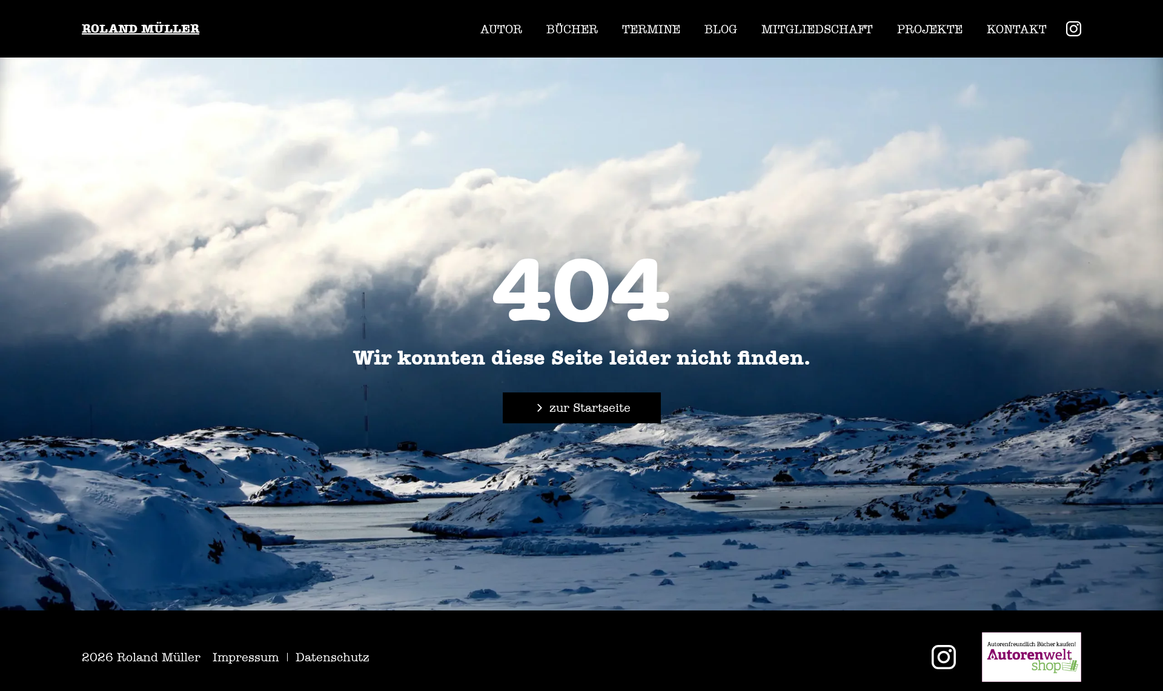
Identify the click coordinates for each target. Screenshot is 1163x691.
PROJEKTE (930, 29)
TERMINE (651, 29)
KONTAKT (1017, 29)
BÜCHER (572, 29)
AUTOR (501, 29)
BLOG (720, 29)
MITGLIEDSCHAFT (817, 29)
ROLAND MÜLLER (140, 28)
